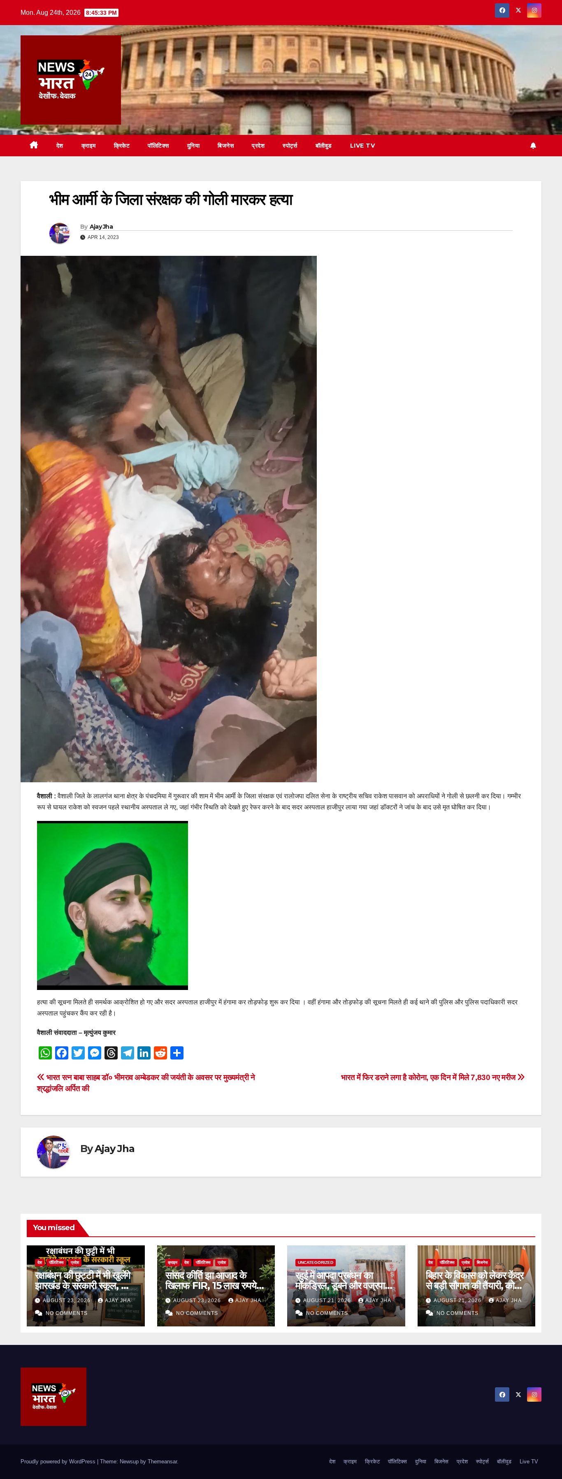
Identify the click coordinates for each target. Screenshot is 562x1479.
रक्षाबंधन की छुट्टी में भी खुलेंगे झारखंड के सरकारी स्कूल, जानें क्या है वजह (85, 1285)
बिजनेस (226, 145)
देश (59, 145)
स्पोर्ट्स (290, 145)
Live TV (362, 145)
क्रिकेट (122, 145)
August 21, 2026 (328, 1300)
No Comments (67, 1313)
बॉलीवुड (324, 145)
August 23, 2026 (67, 1300)
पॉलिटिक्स (158, 145)
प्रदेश (258, 145)
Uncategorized (315, 1262)
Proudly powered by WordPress (59, 1461)
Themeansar (162, 1461)
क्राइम (88, 145)
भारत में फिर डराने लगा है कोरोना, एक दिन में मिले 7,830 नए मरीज (429, 1077)
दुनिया (193, 145)
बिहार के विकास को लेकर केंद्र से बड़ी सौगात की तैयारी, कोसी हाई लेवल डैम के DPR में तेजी (475, 1285)
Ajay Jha (101, 226)
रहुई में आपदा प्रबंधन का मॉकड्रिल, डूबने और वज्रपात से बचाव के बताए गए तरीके (342, 1285)
